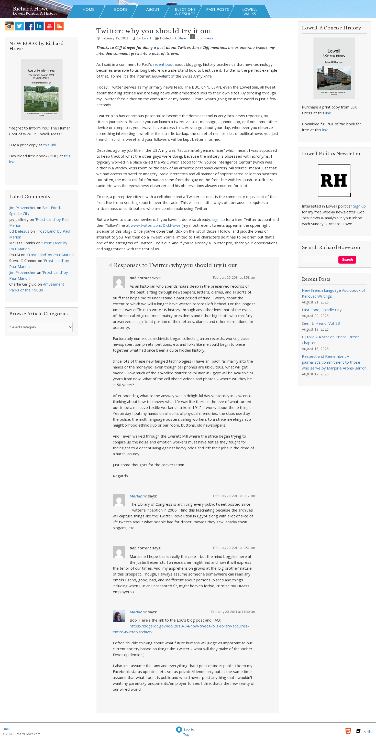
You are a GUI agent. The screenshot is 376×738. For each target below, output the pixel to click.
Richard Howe (31, 9)
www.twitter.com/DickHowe (156, 225)
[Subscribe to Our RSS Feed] (59, 25)
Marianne (138, 495)
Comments (205, 38)
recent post (163, 64)
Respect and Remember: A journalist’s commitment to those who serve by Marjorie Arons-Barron (334, 362)
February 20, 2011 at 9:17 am (234, 496)
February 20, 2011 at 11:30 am (233, 612)
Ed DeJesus (19, 231)
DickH (146, 38)
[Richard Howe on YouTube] (49, 25)
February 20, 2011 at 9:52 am (234, 548)
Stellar (368, 732)
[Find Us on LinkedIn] (39, 25)
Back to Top (188, 730)
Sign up (359, 206)
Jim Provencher (22, 207)
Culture (180, 38)
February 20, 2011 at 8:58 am (234, 277)
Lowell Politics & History (35, 13)
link (328, 112)
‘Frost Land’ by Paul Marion (50, 254)
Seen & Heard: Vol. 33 (321, 323)
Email (6, 729)
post (161, 47)
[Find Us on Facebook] (29, 25)
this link (49, 144)
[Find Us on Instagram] (9, 25)
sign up (218, 219)
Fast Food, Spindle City (322, 309)
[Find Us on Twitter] (19, 25)
